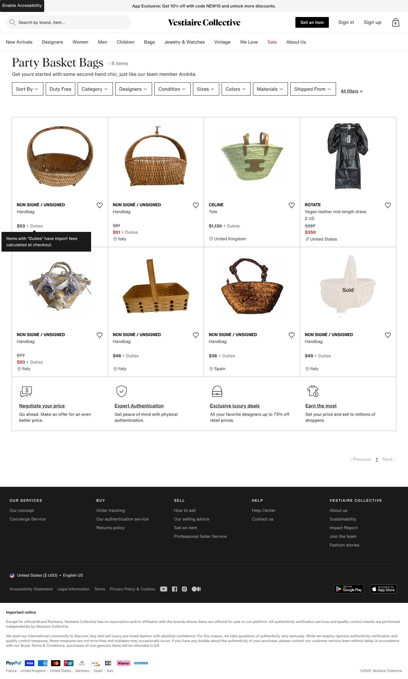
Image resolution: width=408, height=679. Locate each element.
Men (102, 42)
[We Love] (262, 42)
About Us (296, 42)
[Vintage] (235, 42)
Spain (98, 671)
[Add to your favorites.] (99, 205)
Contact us (262, 519)
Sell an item (312, 22)
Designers (52, 42)
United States (60, 671)
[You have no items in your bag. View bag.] (396, 22)
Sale (272, 42)
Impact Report (344, 528)
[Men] (112, 42)
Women (80, 42)
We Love (249, 42)
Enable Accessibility (22, 5)
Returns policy (110, 528)
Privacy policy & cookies (132, 589)
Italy (110, 671)
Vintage (222, 42)
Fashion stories (344, 545)
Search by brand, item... (42, 22)
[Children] (139, 42)
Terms (99, 589)
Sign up (372, 22)
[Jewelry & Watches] (209, 42)
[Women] (93, 42)
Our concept (22, 510)
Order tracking (110, 510)
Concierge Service (28, 519)
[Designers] (67, 42)
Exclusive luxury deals (235, 405)
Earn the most (321, 405)
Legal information (73, 589)
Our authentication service (122, 519)
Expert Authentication (139, 405)
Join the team (343, 536)
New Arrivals (19, 42)
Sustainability (343, 519)
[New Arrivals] (37, 42)
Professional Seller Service (200, 536)
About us (338, 510)
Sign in (346, 22)
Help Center (263, 510)
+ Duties (34, 226)
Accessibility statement (31, 589)
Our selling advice (191, 519)
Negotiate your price (42, 405)
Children (126, 42)
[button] (396, 22)
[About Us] (310, 42)
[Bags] (159, 42)
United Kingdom (33, 671)
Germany (82, 671)
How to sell (185, 510)
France (11, 671)
